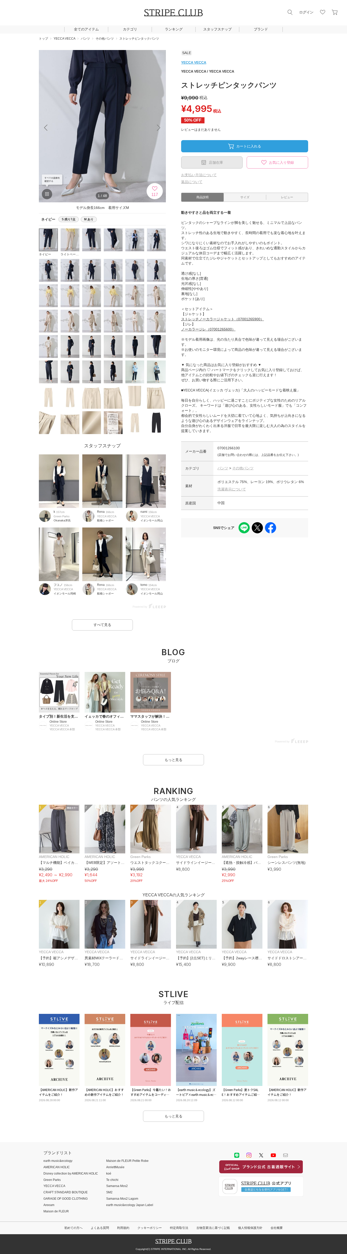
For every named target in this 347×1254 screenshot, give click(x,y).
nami (143, 512)
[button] (159, 128)
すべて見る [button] (102, 625)
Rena (101, 512)
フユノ (58, 585)
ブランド (261, 29)
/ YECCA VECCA (207, 71)
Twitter (261, 1155)
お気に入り (323, 12)
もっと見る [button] (173, 760)
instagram (249, 1155)
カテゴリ (130, 29)
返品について (191, 182)
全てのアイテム (86, 29)
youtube (273, 1155)
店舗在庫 (216, 162)
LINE (237, 1155)
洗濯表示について (231, 489)
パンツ (222, 468)
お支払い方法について (199, 175)
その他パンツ (243, 468)
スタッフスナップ (217, 29)
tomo (143, 585)
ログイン (306, 12)
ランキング (174, 29)
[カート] (335, 12)
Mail (285, 1155)
